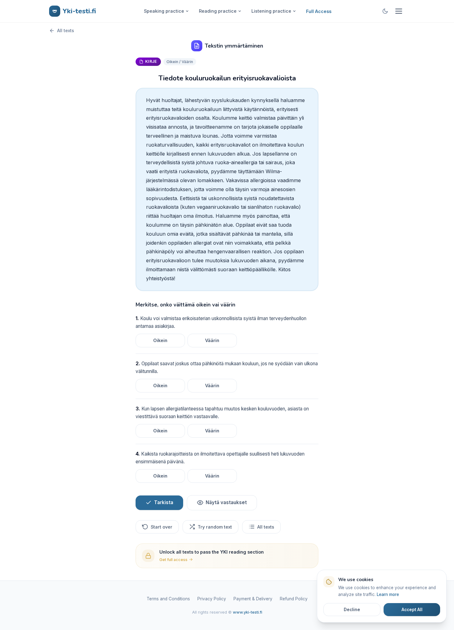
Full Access (318, 11)
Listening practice (271, 11)
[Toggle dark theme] (385, 11)
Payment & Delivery (252, 598)
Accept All (411, 609)
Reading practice (218, 11)
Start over (161, 526)
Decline (352, 609)
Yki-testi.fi (79, 11)
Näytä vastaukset (226, 502)
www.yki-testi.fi (247, 612)
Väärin (212, 340)
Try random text (215, 526)
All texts (65, 30)
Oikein (160, 340)
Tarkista (163, 502)
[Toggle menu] (399, 11)
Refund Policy (294, 598)
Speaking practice (164, 11)
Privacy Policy (211, 598)
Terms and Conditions (168, 598)
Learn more (388, 594)
